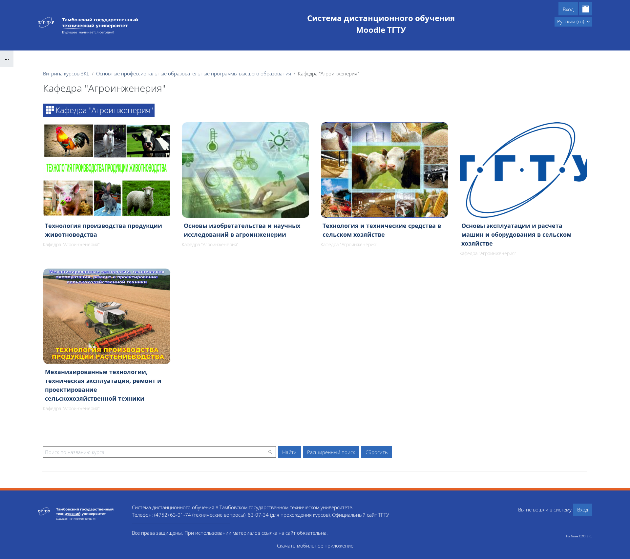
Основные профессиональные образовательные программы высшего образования (193, 73)
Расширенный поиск (331, 452)
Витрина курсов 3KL (66, 73)
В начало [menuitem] (540, 21)
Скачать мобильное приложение (315, 545)
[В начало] (80, 513)
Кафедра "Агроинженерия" (71, 244)
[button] (573, 22)
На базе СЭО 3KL (579, 536)
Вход (568, 9)
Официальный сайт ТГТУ (360, 514)
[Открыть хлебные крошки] (6, 58)
